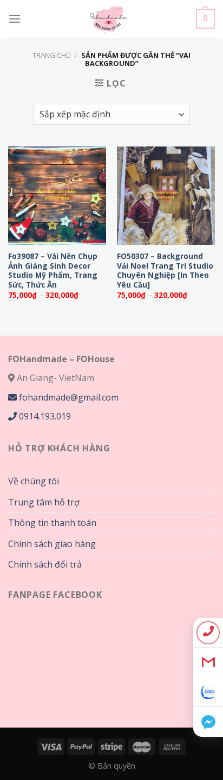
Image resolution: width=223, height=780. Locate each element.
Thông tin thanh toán (52, 523)
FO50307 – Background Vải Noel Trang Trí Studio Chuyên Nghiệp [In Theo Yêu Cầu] (165, 270)
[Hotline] (208, 633)
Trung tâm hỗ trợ (44, 502)
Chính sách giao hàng (52, 544)
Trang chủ (51, 55)
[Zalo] (208, 692)
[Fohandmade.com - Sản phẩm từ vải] (108, 19)
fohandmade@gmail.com (68, 397)
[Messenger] (208, 722)
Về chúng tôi (33, 481)
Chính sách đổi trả (45, 564)
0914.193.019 (44, 416)
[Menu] (14, 18)
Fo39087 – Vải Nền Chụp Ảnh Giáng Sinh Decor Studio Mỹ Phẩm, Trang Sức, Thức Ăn (52, 270)
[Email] (208, 662)
